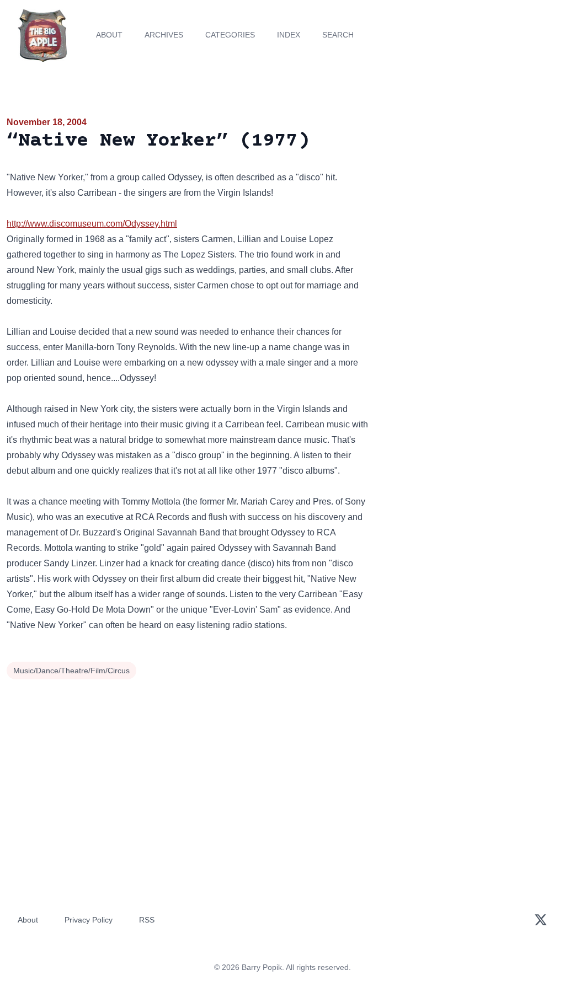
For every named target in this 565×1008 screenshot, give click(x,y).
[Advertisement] (470, 192)
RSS (146, 919)
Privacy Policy (89, 919)
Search (338, 34)
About (109, 34)
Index (288, 34)
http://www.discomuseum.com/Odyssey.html (92, 223)
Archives (164, 34)
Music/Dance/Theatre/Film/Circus (71, 670)
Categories (230, 34)
